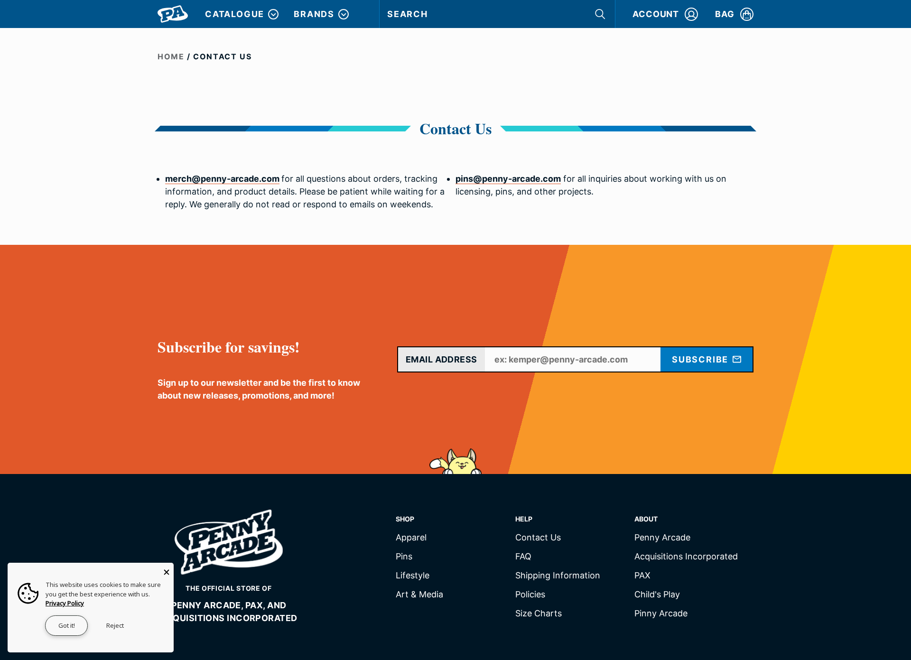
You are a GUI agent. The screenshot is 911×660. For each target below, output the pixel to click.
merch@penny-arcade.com (222, 179)
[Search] (601, 14)
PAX (642, 575)
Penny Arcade (662, 537)
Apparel (411, 537)
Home (171, 56)
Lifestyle (412, 575)
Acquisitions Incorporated (686, 556)
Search (407, 14)
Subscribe (701, 359)
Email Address (441, 359)
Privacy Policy (65, 603)
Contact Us (538, 537)
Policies (530, 594)
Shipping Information (557, 575)
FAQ (523, 556)
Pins (404, 556)
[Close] (166, 570)
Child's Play (657, 594)
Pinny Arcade (661, 613)
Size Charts (538, 613)
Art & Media (419, 594)
